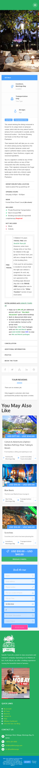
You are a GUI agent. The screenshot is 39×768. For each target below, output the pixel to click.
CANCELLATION (10, 343)
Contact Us (7, 716)
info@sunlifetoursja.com (13, 745)
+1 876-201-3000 (11, 742)
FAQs (5, 719)
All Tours (7, 711)
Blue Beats (9, 490)
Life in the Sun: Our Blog (12, 723)
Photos (8, 355)
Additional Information (15, 349)
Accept (27, 762)
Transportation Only (21, 120)
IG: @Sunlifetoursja (12, 749)
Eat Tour (8, 120)
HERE (26, 332)
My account (7, 709)
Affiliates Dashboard (10, 721)
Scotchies (8, 533)
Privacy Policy (34, 761)
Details (8, 78)
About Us (7, 714)
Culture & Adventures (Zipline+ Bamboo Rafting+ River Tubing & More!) (18, 445)
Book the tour (11, 361)
